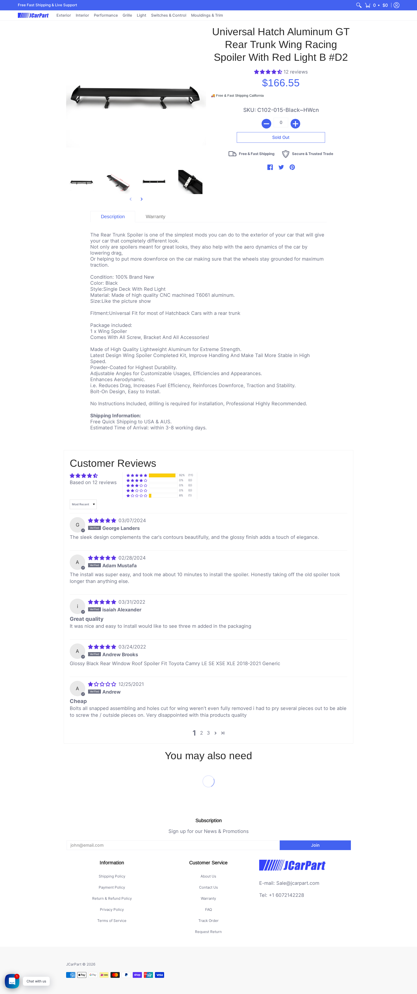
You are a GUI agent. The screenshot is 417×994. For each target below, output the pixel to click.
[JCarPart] (33, 15)
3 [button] (208, 733)
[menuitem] (358, 5)
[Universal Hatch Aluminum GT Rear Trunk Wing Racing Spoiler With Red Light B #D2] (81, 182)
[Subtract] (266, 123)
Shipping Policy (112, 876)
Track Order (208, 920)
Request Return (208, 931)
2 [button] (201, 733)
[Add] (295, 123)
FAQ (208, 909)
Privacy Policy (112, 909)
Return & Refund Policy (112, 898)
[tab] (112, 216)
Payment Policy (112, 887)
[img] (103, 520)
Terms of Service (111, 920)
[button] (376, 5)
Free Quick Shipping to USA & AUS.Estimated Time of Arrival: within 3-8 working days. (207, 331)
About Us (208, 876)
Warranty (208, 898)
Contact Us (208, 887)
